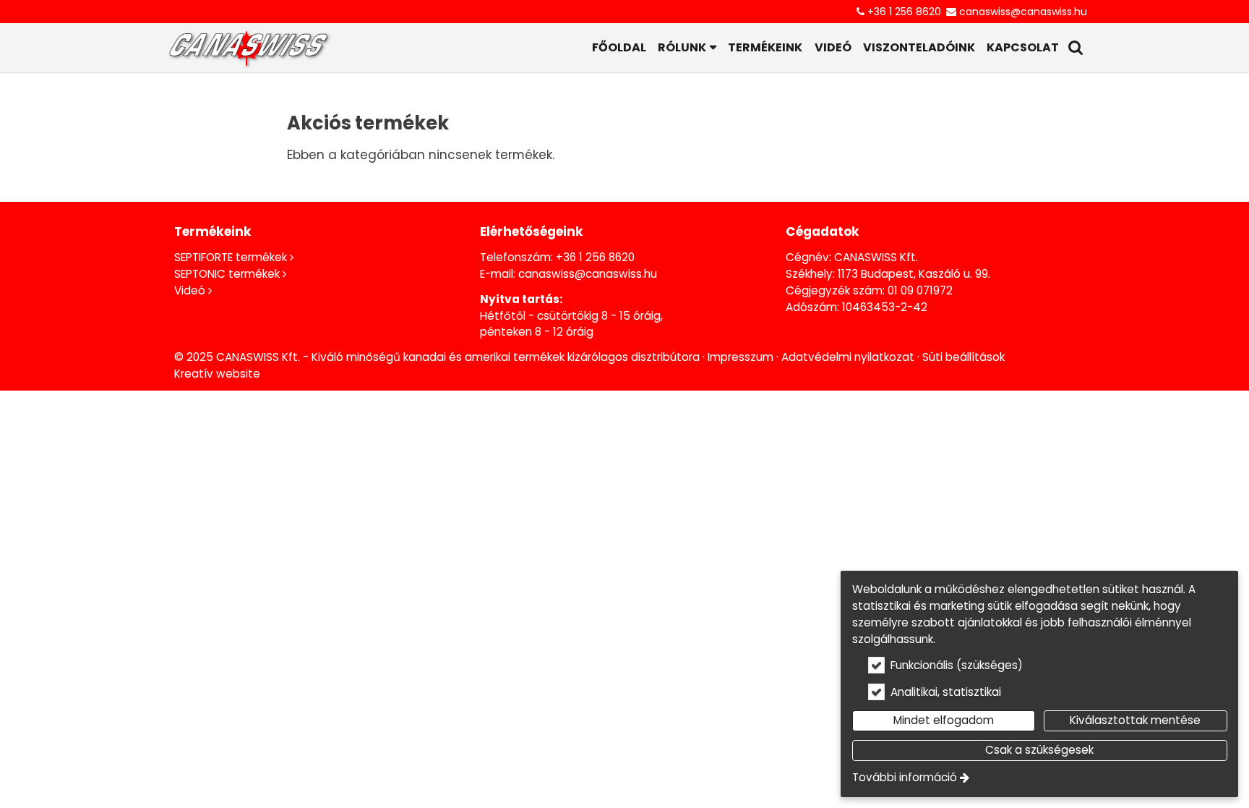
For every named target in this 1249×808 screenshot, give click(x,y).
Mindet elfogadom (943, 720)
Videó (189, 290)
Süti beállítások (963, 357)
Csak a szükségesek (1039, 749)
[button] (1076, 47)
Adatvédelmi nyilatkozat (847, 357)
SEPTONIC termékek (227, 273)
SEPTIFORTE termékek (230, 257)
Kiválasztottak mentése (1135, 720)
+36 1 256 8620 (904, 11)
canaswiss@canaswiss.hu (1023, 11)
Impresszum (740, 357)
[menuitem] (248, 47)
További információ (904, 777)
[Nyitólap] (248, 47)
